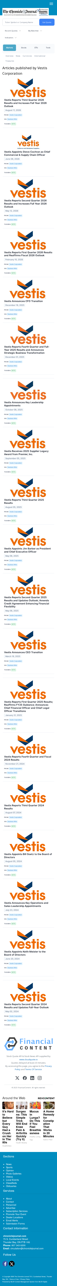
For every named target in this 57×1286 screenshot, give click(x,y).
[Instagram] (39, 1078)
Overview (9, 56)
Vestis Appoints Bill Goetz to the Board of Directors (28, 856)
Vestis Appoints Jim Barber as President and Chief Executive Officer (27, 550)
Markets (9, 47)
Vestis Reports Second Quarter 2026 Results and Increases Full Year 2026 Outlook (25, 203)
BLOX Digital (43, 1282)
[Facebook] (25, 1078)
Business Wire (12, 119)
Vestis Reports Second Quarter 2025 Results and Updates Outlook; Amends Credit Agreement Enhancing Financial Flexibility (26, 602)
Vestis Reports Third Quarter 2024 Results (24, 807)
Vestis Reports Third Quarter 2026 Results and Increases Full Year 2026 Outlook (25, 103)
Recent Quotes (11, 31)
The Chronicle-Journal (21, 1276)
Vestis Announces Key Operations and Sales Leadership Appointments (26, 904)
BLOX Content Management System (23, 1282)
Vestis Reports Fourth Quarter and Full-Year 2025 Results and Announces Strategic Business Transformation (26, 349)
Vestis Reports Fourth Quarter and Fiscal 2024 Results (27, 758)
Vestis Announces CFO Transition (23, 301)
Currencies (27, 56)
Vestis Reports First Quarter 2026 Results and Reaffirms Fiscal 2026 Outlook (28, 254)
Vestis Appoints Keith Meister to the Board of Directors (25, 953)
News (18, 56)
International (39, 56)
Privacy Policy (25, 1279)
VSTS (13, 124)
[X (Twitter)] (17, 1078)
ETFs (36, 47)
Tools (48, 47)
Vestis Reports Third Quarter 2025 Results (24, 501)
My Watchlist (33, 31)
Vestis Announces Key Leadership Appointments (23, 404)
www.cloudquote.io (28, 1059)
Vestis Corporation (16, 115)
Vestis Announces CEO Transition (23, 652)
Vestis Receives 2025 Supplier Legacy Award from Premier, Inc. (26, 453)
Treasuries (10, 61)
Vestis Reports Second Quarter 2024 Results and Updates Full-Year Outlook (26, 1006)
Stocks (23, 47)
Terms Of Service (33, 1069)
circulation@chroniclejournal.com (27, 1248)
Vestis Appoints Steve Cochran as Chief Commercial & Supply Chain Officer (27, 153)
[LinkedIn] (32, 1078)
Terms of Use (14, 1279)
